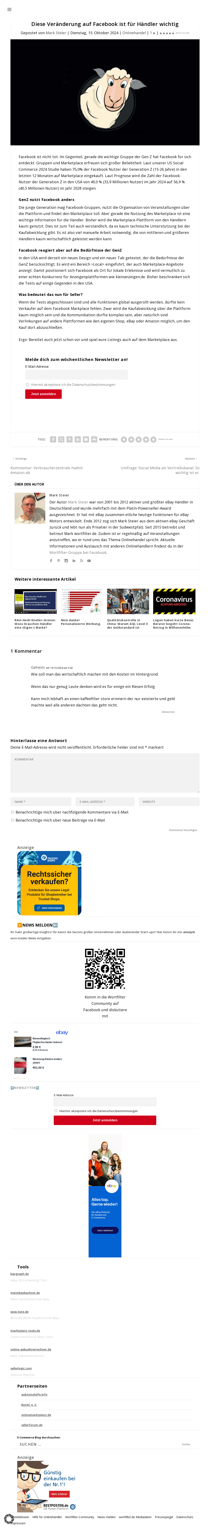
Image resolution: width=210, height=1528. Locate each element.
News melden (106, 1517)
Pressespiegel (164, 1517)
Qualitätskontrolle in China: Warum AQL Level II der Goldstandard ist (127, 623)
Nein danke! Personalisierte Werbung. (81, 622)
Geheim (38, 667)
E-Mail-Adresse (37, 366)
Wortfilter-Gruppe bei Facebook (77, 552)
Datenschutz (184, 1517)
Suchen (186, 1444)
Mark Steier (56, 32)
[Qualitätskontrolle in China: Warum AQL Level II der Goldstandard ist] (128, 601)
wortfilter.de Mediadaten (135, 1517)
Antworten (168, 712)
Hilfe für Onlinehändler (47, 1517)
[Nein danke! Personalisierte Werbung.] (82, 601)
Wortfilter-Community (79, 1517)
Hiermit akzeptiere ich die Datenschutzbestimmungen (73, 384)
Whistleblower (19, 1517)
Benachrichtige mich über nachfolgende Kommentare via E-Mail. (72, 812)
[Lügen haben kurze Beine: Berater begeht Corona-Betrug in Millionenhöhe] (174, 601)
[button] (9, 1519)
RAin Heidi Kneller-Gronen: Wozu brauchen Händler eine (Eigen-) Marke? (35, 623)
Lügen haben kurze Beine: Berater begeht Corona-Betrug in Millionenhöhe (173, 623)
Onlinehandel (134, 32)
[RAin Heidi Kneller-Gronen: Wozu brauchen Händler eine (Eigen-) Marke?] (36, 601)
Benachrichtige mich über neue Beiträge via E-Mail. (61, 820)
